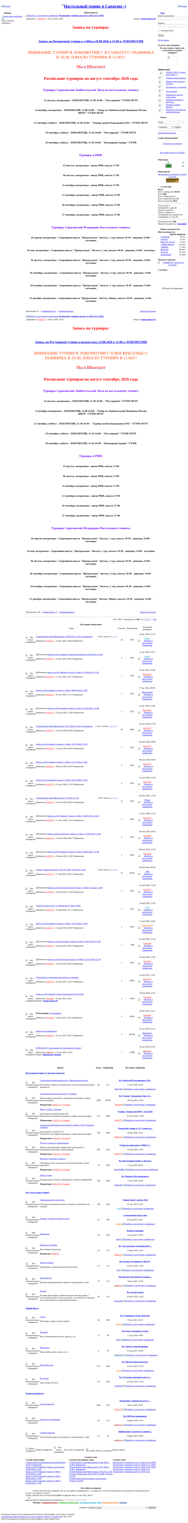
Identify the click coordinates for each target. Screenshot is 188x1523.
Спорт (42, 1317)
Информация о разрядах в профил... (135, 1432)
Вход (163, 13)
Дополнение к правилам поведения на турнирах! (57, 977)
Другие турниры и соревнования (54, 1143)
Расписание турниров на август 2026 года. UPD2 (134, 1465)
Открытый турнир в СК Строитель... (135, 1128)
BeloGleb (118, 1089)
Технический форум (35, 1393)
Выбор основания (135, 1231)
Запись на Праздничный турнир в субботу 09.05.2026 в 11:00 (74, 941)
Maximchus (147, 1033)
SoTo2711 (41, 19)
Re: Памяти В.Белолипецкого (135, 1176)
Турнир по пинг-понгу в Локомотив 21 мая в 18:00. (58, 906)
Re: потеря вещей (135, 1292)
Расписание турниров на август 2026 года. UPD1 (134, 1467)
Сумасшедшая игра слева (135, 1215)
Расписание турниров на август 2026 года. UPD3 (134, 1462)
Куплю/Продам (46, 1365)
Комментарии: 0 (49, 311)
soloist (118, 1239)
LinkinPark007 (147, 925)
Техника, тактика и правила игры (54, 1219)
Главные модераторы (68, 1502)
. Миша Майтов (167, 244)
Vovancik (147, 836)
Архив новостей (148, 19)
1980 (147, 872)
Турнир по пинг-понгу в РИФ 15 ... (135, 1145)
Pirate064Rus (119, 1169)
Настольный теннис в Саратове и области (45, 1073)
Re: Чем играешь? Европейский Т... (135, 1246)
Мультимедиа (46, 1278)
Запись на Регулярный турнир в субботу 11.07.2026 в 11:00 (61, 762)
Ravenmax (147, 674)
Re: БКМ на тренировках (135, 1416)
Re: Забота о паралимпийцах (135, 1346)
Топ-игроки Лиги (110, 1502)
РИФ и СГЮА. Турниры (50, 1109)
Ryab (118, 1340)
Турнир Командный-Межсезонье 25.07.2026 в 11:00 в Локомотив (64, 726)
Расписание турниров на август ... (135, 1401)
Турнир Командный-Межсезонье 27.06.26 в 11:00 (57, 798)
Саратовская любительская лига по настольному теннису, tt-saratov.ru (31, 1516)
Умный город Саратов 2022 (135, 1200)
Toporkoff (118, 1386)
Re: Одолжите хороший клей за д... (135, 1377)
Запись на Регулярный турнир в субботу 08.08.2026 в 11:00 (61, 690)
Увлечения (44, 1348)
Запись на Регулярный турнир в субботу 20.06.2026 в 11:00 (73, 816)
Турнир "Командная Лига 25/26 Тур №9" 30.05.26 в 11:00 (61, 870)
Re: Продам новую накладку (135, 1362)
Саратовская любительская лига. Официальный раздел (64, 1080)
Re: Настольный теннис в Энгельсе (135, 1161)
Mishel (147, 656)
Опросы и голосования (50, 1419)
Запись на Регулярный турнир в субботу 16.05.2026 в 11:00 (61, 924)
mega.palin (118, 1301)
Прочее (43, 1291)
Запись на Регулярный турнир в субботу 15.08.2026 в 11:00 (73, 672)
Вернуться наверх (148, 311)
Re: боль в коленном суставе (135, 1331)
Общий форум (32, 1308)
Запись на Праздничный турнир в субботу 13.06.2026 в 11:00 (74, 834)
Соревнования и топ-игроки (52, 1200)
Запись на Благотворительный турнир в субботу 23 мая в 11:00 (74, 888)
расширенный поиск (167, 133)
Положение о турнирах (176, 87)
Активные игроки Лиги (90, 1502)
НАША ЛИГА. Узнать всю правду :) (175, 73)
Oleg (147, 907)
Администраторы (49, 1502)
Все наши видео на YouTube (172, 153)
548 (154, 619)
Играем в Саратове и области (53, 1159)
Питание (44, 1332)
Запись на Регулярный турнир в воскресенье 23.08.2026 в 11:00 (75, 654)
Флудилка (44, 1378)
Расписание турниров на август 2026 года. (131, 1469)
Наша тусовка (46, 1175)
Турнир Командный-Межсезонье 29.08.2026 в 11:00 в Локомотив (64, 636)
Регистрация (163, 40)
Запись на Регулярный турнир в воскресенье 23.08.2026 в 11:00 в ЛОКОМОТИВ (91, 342)
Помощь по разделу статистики (174, 96)
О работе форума (47, 1433)
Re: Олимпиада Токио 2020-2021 (135, 1316)
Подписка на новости (172, 143)
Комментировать (66, 311)
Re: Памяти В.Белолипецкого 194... (135, 1080)
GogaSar (164, 239)
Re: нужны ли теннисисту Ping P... (135, 1261)
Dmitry (147, 638)
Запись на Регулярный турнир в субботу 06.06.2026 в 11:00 (73, 852)
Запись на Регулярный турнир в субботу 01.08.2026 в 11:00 (73, 708)
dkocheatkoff (147, 692)
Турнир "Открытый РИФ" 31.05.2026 (135, 1112)
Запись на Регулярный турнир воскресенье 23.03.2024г (60, 994)
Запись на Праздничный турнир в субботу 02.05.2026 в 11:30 (74, 959)
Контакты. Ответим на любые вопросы (176, 111)
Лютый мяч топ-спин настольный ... (135, 1277)
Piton (118, 1370)
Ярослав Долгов (168, 242)
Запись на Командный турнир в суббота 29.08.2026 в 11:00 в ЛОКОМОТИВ (90, 41)
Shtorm (118, 1224)
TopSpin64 (182, 224)
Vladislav (164, 247)
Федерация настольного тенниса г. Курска (172, 175)
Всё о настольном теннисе (37, 1192)
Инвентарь (44, 1234)
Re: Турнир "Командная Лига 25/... (135, 1096)
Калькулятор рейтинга (12, 16)
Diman (147, 800)
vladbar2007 (119, 1355)
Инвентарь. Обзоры (52, 1055)
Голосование (55, 1013)
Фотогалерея (171, 91)
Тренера (123, 1502)
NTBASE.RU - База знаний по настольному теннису (59, 1048)
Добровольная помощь (176, 78)
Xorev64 (164, 252)
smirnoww (50, 1052)
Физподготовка (46, 1263)
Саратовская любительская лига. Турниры (58, 1094)
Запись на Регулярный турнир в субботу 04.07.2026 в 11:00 (61, 780)
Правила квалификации (46, 1031)
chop (118, 1270)
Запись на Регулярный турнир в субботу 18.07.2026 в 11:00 (61, 744)
